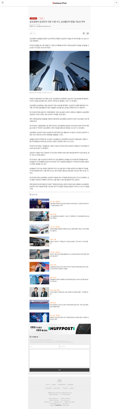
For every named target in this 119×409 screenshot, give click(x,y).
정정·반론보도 (57, 388)
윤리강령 (54, 384)
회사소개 (48, 384)
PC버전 (59, 380)
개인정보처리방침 (61, 384)
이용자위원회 (70, 384)
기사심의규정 (65, 388)
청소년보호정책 (48, 388)
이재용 (32, 139)
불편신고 (72, 388)
